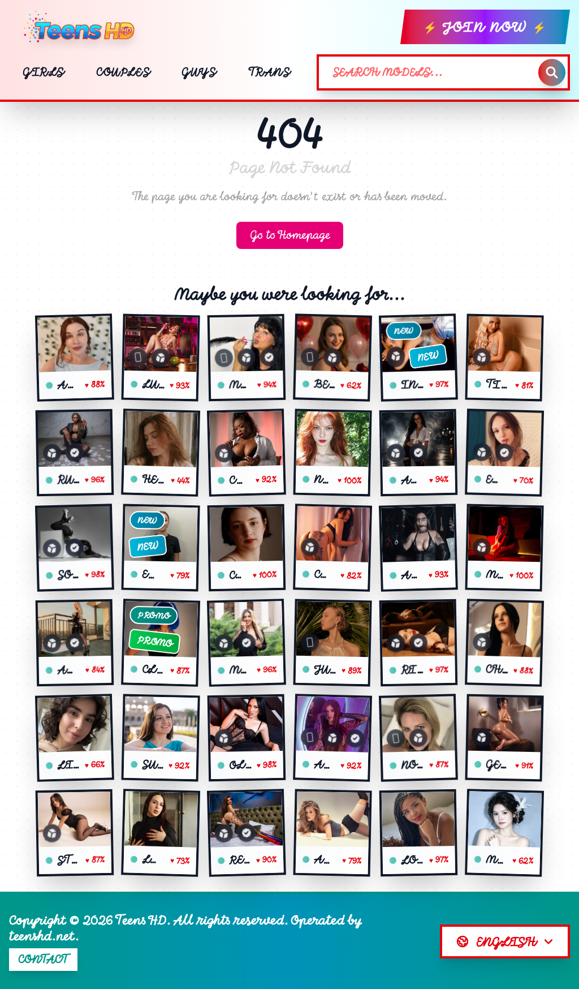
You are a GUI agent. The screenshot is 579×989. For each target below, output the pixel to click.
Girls (43, 72)
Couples (123, 72)
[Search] (551, 72)
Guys (199, 72)
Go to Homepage (290, 235)
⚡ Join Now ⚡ (485, 27)
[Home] (83, 27)
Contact (43, 959)
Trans (269, 72)
